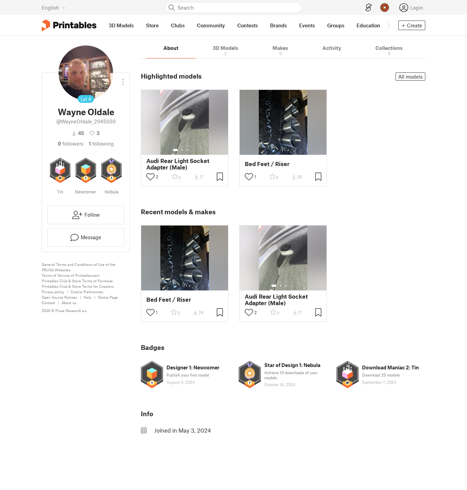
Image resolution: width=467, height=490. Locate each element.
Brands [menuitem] (278, 25)
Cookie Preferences (86, 291)
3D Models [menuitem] (121, 25)
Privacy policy (53, 291)
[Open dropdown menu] (123, 79)
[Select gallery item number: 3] (187, 150)
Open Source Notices (59, 297)
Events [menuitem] (307, 25)
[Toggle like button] (150, 177)
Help (87, 297)
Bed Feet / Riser (267, 164)
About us (69, 302)
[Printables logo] (69, 25)
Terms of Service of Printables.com (70, 275)
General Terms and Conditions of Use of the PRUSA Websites (79, 267)
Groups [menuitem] (335, 25)
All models (410, 76)
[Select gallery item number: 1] (175, 150)
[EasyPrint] (368, 8)
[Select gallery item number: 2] (182, 150)
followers (70, 143)
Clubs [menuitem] (178, 25)
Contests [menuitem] (247, 25)
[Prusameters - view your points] (384, 7)
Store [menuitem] (152, 25)
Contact (48, 302)
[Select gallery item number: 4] (193, 150)
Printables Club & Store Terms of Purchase (77, 280)
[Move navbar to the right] (388, 25)
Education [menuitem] (368, 25)
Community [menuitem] (211, 25)
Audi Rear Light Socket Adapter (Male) (177, 164)
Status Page (108, 297)
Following (101, 143)
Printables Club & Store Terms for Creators (78, 286)
